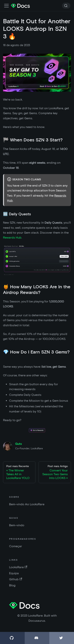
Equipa (14, 573)
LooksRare (16, 567)
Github (14, 579)
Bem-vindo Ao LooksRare (26, 504)
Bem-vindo (16, 525)
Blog (12, 585)
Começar (15, 546)
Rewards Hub (12, 237)
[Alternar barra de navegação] (6, 6)
